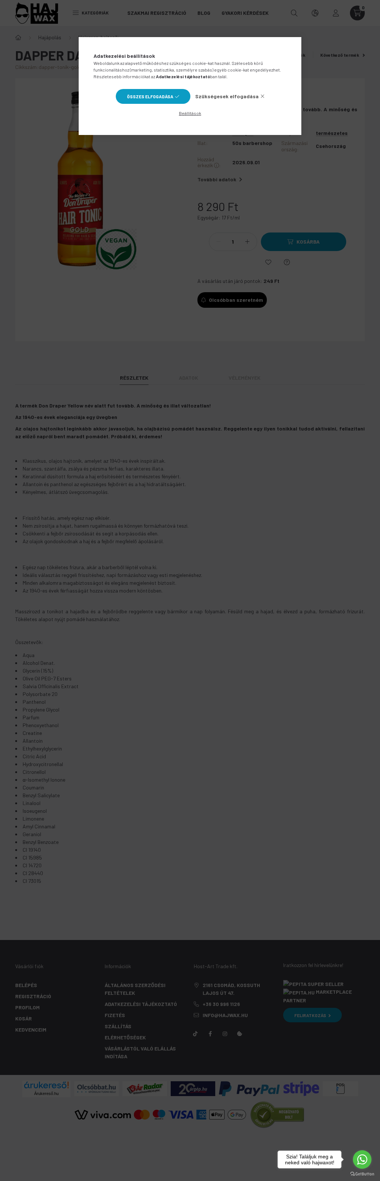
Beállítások (190, 113)
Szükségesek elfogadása (227, 96)
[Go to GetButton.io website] (362, 1173)
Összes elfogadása (150, 96)
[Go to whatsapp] (362, 1159)
